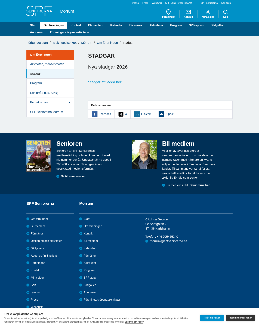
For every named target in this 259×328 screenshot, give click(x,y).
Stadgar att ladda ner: (105, 82)
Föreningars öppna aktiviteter (69, 32)
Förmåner (135, 25)
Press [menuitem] (145, 2)
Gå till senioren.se (73, 176)
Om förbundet (39, 218)
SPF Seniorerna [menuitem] (209, 2)
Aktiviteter (156, 25)
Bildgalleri (217, 25)
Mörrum (86, 42)
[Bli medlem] (144, 154)
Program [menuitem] (36, 83)
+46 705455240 (167, 236)
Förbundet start (37, 42)
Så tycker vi (38, 248)
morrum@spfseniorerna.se (168, 241)
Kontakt (76, 25)
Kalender (116, 25)
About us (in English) (44, 255)
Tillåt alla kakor (212, 318)
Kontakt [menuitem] (188, 16)
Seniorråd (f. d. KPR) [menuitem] (44, 93)
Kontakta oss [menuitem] (39, 102)
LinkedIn (146, 113)
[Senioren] (38, 156)
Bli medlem (95, 25)
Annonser (36, 32)
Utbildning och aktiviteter (46, 240)
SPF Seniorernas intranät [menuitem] (178, 2)
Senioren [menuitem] (226, 2)
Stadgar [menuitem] (35, 73)
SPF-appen (196, 25)
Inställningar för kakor (240, 318)
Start (33, 25)
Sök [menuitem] (225, 16)
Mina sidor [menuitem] (208, 16)
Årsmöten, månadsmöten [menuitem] (47, 64)
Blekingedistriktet (65, 42)
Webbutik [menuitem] (157, 2)
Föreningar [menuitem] (168, 16)
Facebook (105, 113)
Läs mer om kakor (134, 321)
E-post (169, 113)
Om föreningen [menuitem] (41, 54)
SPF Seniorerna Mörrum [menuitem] (46, 112)
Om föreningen (54, 25)
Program (176, 25)
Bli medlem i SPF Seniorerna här (188, 185)
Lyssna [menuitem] (135, 2)
